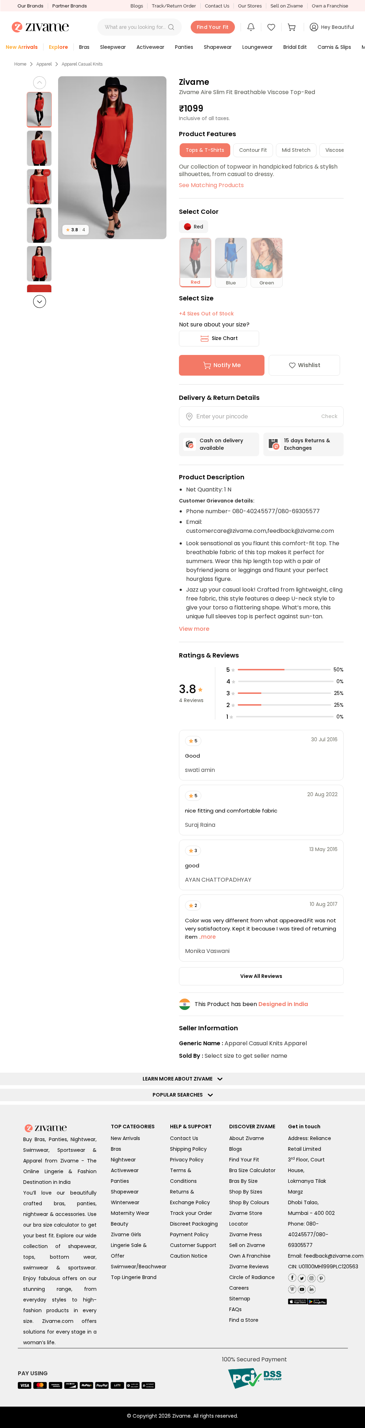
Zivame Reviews (249, 1266)
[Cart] (292, 27)
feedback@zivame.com (334, 1255)
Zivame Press (245, 1234)
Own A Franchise (250, 1255)
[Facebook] (292, 1277)
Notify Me (227, 365)
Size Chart (225, 338)
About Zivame (246, 1138)
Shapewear (125, 1191)
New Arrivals (125, 1138)
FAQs (235, 1309)
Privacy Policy (187, 1159)
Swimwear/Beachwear (138, 1266)
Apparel (44, 64)
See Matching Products (211, 185)
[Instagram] (310, 1277)
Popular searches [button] (179, 1094)
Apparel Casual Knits (82, 64)
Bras (116, 1149)
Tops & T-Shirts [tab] (205, 150)
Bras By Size (243, 1181)
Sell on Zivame (287, 6)
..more (206, 936)
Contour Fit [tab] (253, 150)
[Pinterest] (320, 1277)
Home (20, 64)
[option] (39, 110)
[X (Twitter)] (301, 1277)
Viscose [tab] (334, 150)
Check (329, 416)
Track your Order (191, 1213)
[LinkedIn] (310, 1288)
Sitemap (239, 1298)
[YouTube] (301, 1288)
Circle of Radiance (252, 1277)
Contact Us (217, 6)
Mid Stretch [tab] (296, 150)
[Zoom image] (112, 157)
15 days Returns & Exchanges (307, 444)
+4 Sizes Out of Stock (206, 313)
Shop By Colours (249, 1202)
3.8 (75, 230)
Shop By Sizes (245, 1191)
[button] (171, 27)
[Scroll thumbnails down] (39, 301)
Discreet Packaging (194, 1223)
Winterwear (125, 1202)
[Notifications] (251, 27)
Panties (120, 1181)
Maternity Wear (130, 1213)
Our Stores (250, 6)
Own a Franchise (330, 6)
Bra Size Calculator (252, 1170)
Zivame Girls (126, 1234)
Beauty (119, 1223)
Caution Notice (188, 1255)
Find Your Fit (244, 1159)
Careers (239, 1288)
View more (194, 629)
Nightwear (123, 1159)
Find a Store (243, 1320)
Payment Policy (189, 1234)
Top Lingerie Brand (133, 1277)
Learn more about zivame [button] (179, 1078)
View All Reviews (261, 976)
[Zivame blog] (292, 1288)
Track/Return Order (174, 6)
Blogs (136, 6)
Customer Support (193, 1245)
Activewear (125, 1170)
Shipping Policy (188, 1149)
